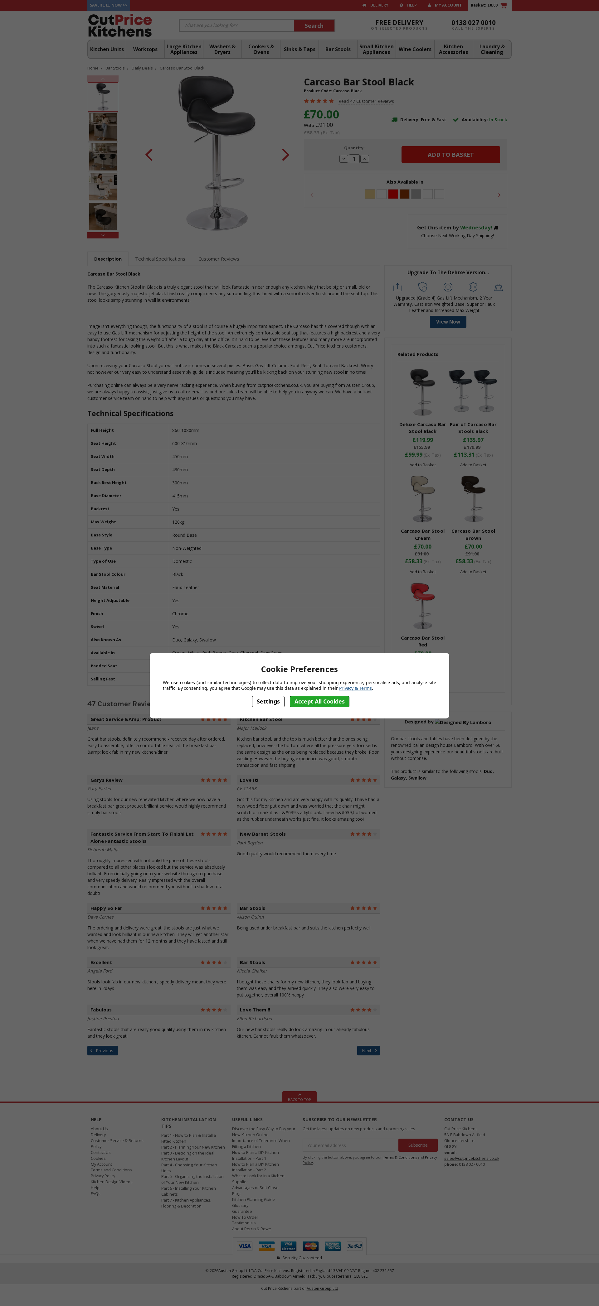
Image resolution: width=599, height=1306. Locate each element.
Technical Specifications (160, 259)
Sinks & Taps (299, 49)
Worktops (145, 49)
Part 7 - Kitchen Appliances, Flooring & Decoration (186, 1203)
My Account (448, 5)
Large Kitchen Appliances (184, 49)
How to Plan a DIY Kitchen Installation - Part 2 (255, 1167)
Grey (416, 194)
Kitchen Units (107, 49)
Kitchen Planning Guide (253, 1199)
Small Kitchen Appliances (376, 49)
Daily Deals (142, 68)
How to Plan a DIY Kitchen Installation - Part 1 (255, 1155)
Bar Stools (338, 49)
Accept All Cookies (320, 701)
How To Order (245, 1217)
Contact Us (101, 1152)
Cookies (98, 1158)
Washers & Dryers (222, 49)
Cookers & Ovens (261, 49)
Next (103, 235)
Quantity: (354, 148)
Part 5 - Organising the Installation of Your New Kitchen (192, 1179)
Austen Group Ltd (322, 1288)
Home (93, 68)
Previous (103, 78)
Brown (405, 194)
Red (393, 194)
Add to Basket (423, 465)
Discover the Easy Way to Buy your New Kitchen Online (263, 1131)
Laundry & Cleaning (492, 49)
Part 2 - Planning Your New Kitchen (193, 1147)
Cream (370, 194)
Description (108, 259)
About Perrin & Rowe (251, 1229)
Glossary (240, 1205)
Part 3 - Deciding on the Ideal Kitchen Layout (187, 1156)
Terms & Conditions (400, 1157)
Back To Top (299, 1099)
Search (314, 25)
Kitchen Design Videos (112, 1181)
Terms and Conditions (111, 1170)
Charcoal (428, 194)
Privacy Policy (103, 1176)
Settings (268, 701)
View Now (448, 322)
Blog (236, 1193)
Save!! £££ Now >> (109, 5)
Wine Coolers (415, 49)
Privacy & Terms (355, 688)
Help (411, 5)
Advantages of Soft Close (255, 1187)
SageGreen (439, 194)
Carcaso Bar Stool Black (182, 68)
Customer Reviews (218, 259)
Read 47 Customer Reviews (366, 101)
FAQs (95, 1193)
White (382, 194)
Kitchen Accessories (453, 49)
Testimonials (244, 1223)
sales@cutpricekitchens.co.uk (471, 1158)
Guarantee (242, 1211)
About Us (99, 1128)
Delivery (378, 5)
